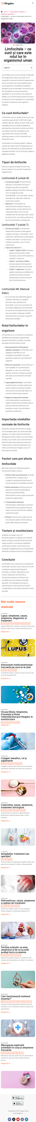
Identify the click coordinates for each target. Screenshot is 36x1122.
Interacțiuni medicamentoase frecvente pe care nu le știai (16, 666)
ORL (2, 859)
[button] (31, 67)
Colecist (22, 810)
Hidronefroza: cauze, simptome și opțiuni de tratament (18, 901)
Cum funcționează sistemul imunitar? (15, 997)
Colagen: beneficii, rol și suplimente (14, 759)
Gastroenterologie (6, 810)
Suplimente (18, 763)
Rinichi (17, 906)
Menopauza (19, 1053)
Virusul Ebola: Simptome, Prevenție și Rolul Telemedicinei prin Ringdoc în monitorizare (17, 715)
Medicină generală (6, 1001)
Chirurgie (16, 810)
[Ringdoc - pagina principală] (7, 3)
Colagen (10, 763)
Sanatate (4, 670)
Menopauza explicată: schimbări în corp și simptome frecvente (17, 1047)
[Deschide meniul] (33, 3)
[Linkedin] (26, 1119)
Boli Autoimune (25, 623)
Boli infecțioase (5, 722)
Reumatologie (15, 623)
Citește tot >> (5, 632)
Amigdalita (8, 859)
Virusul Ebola (15, 722)
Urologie (3, 906)
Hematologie (5, 955)
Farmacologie (12, 670)
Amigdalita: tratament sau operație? (15, 855)
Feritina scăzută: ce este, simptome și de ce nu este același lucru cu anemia (15, 950)
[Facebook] (9, 1119)
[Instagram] (13, 1119)
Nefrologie (11, 906)
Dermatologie (5, 623)
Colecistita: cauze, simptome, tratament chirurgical (17, 806)
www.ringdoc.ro (18, 1113)
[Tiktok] (22, 1119)
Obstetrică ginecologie (7, 1053)
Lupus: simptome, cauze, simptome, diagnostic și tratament (14, 618)
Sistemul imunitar (16, 955)
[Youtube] (18, 1119)
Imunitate (16, 1001)
